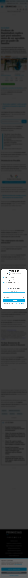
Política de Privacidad (19, 303)
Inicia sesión (17, 307)
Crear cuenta (14, 300)
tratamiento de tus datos (13, 304)
